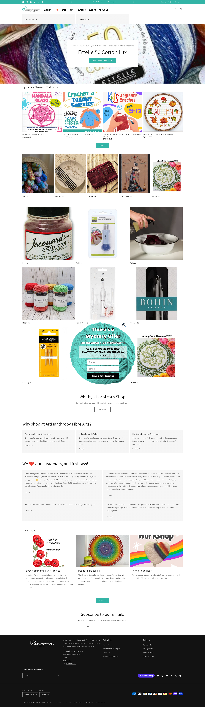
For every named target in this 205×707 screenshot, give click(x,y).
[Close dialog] (124, 325)
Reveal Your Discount (103, 376)
